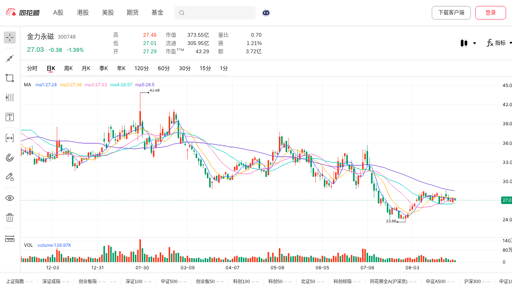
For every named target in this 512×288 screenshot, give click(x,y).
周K (68, 68)
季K (103, 68)
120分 (142, 68)
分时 (32, 68)
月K (86, 68)
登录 (490, 12)
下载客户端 (451, 12)
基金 (157, 12)
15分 (205, 68)
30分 (185, 68)
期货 (133, 12)
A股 (58, 12)
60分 (164, 68)
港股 (83, 12)
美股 (108, 12)
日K (50, 68)
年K (121, 68)
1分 (224, 68)
